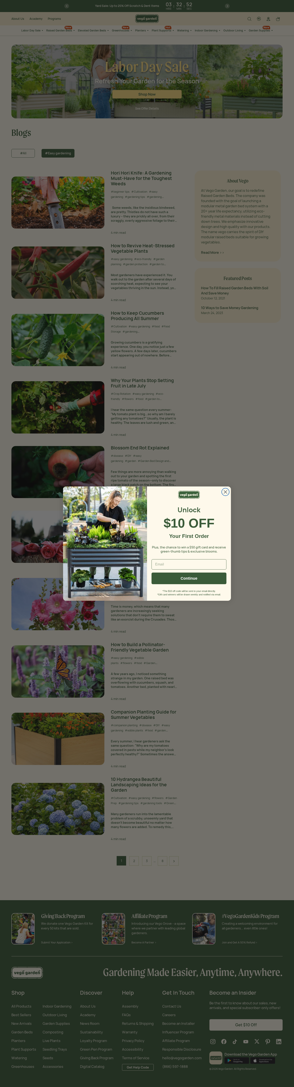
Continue (189, 578)
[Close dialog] (225, 492)
